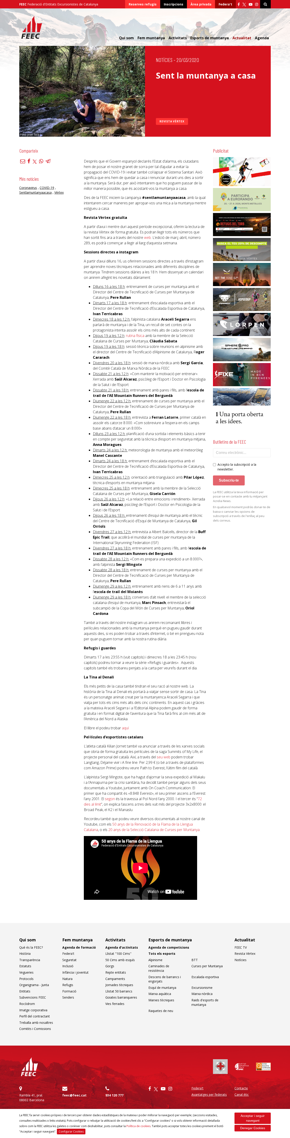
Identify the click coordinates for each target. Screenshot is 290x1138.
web (147, 237)
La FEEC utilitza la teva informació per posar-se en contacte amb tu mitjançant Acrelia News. (240, 496)
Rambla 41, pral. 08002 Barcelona (31, 1097)
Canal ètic (241, 1094)
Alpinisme (155, 960)
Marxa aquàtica (159, 994)
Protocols (26, 979)
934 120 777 (114, 1095)
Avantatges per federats (209, 1094)
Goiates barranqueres (121, 997)
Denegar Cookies (252, 1128)
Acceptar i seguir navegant (253, 1118)
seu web (163, 757)
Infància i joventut (75, 972)
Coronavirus (28, 188)
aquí (125, 727)
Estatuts (25, 966)
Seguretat (69, 960)
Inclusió (67, 966)
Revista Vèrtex (172, 121)
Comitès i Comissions (35, 1029)
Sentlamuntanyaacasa (35, 192)
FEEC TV (240, 947)
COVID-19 (47, 188)
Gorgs (109, 966)
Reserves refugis (143, 4)
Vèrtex (59, 192)
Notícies (164, 60)
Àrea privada (201, 4)
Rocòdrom (27, 1004)
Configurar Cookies (71, 1131)
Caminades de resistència (158, 968)
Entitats (24, 991)
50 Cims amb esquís (120, 960)
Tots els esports (161, 953)
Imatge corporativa (33, 1010)
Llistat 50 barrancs (118, 991)
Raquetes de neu (160, 1011)
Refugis (67, 985)
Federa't (225, 4)
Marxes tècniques (161, 1000)
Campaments (115, 979)
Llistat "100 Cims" (118, 953)
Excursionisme (202, 987)
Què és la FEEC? (31, 947)
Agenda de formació (79, 947)
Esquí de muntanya (162, 987)
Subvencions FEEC (32, 997)
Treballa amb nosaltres (36, 1022)
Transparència (29, 960)
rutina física (135, 335)
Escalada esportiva (205, 977)
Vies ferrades (114, 1004)
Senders (68, 997)
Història (25, 953)
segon (110, 798)
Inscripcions (173, 4)
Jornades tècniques (119, 985)
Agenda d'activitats (121, 947)
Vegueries (26, 972)
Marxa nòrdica (202, 994)
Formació (69, 991)
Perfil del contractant (34, 1016)
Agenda (262, 37)
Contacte (241, 1088)
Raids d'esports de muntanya (204, 1002)
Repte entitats (115, 972)
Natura (67, 979)
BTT (194, 960)
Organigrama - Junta (34, 985)
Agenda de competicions (168, 947)
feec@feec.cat (74, 1095)
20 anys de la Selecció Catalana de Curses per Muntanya (154, 829)
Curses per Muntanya (207, 966)
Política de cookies (138, 1126)
